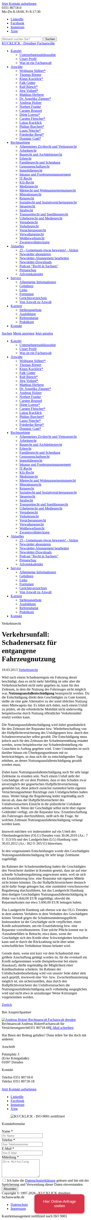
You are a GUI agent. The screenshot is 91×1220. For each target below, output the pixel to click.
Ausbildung (27, 314)
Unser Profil (27, 59)
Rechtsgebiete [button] (20, 142)
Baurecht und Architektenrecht (40, 154)
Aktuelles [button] (17, 246)
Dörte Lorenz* (29, 114)
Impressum (18, 1208)
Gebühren (26, 286)
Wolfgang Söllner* (32, 71)
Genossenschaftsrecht (34, 166)
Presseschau (27, 270)
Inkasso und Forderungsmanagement (45, 174)
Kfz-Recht (26, 182)
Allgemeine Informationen (37, 282)
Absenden (10, 1189)
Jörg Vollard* (28, 91)
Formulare (26, 294)
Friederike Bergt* (31, 134)
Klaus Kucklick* (31, 79)
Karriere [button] (16, 306)
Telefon (8, 1140)
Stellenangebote (30, 310)
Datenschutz (19, 1204)
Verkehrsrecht (29, 226)
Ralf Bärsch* (28, 87)
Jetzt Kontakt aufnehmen (19, 4)
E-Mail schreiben (62, 1028)
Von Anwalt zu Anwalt (35, 302)
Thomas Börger (30, 75)
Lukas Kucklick (30, 122)
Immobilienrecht (30, 170)
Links (23, 290)
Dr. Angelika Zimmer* (35, 99)
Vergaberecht (28, 222)
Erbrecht (25, 158)
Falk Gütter (27, 83)
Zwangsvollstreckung (34, 242)
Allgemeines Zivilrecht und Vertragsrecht (48, 146)
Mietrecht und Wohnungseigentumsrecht (47, 190)
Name (7, 1131)
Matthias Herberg (31, 95)
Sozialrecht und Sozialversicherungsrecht (48, 202)
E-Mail (8, 1148)
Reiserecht (26, 198)
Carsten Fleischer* (32, 118)
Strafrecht (26, 210)
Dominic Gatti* (30, 138)
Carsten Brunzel (30, 110)
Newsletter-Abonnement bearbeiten (44, 258)
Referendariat (28, 318)
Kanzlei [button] (16, 51)
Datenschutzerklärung (40, 1180)
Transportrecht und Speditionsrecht (43, 214)
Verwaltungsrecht (31, 234)
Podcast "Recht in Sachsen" (38, 266)
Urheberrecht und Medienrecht (40, 218)
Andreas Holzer (30, 103)
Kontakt (16, 326)
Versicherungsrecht (32, 230)
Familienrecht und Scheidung (39, 162)
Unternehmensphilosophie (37, 55)
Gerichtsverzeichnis (33, 298)
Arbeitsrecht (27, 150)
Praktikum (26, 322)
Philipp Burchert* (31, 126)
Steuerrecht (27, 206)
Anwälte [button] (17, 67)
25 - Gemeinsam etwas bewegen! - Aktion (48, 250)
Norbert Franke (30, 107)
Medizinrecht (28, 186)
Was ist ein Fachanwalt (35, 63)
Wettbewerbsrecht (31, 238)
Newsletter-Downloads (35, 262)
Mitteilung (10, 1157)
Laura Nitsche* (30, 130)
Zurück (7, 1005)
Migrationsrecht (30, 194)
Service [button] (16, 278)
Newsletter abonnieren (35, 254)
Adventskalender (31, 274)
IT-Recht (25, 178)
